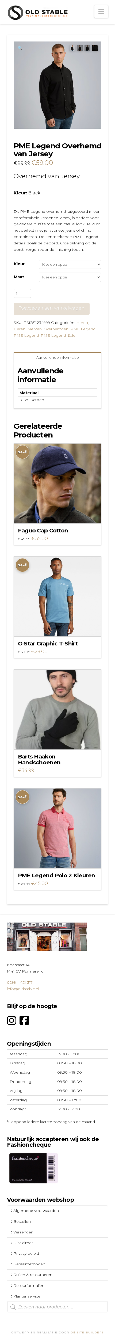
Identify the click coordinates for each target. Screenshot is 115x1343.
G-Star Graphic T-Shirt (48, 643)
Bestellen (22, 1221)
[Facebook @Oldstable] (24, 1020)
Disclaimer (23, 1242)
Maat (19, 276)
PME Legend (82, 329)
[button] (101, 11)
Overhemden (56, 329)
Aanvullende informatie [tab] (57, 357)
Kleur (19, 263)
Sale (71, 335)
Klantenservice (26, 1296)
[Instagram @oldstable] (11, 1020)
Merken (34, 329)
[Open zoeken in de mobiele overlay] (57, 1307)
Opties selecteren (59, 514)
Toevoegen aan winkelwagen (52, 308)
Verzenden (23, 1232)
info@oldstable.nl (23, 988)
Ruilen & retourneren (32, 1274)
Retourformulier (28, 1285)
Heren (82, 322)
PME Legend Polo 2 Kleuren (56, 875)
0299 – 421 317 (20, 982)
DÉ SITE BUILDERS (87, 1332)
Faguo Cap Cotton (43, 530)
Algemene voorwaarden (36, 1210)
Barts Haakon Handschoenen (39, 759)
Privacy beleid (26, 1253)
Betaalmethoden (29, 1264)
